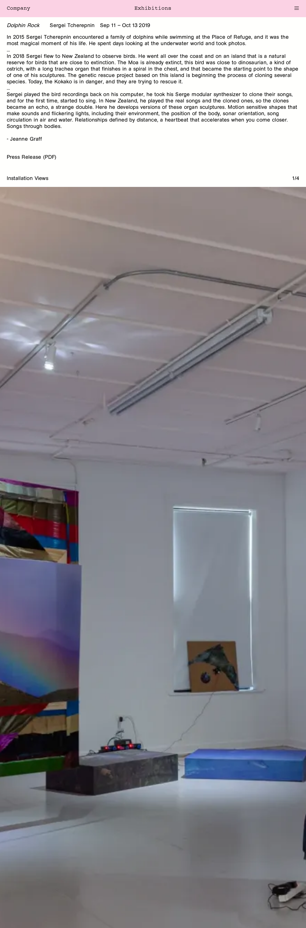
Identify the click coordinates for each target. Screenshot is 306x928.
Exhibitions (152, 8)
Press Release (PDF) (31, 157)
